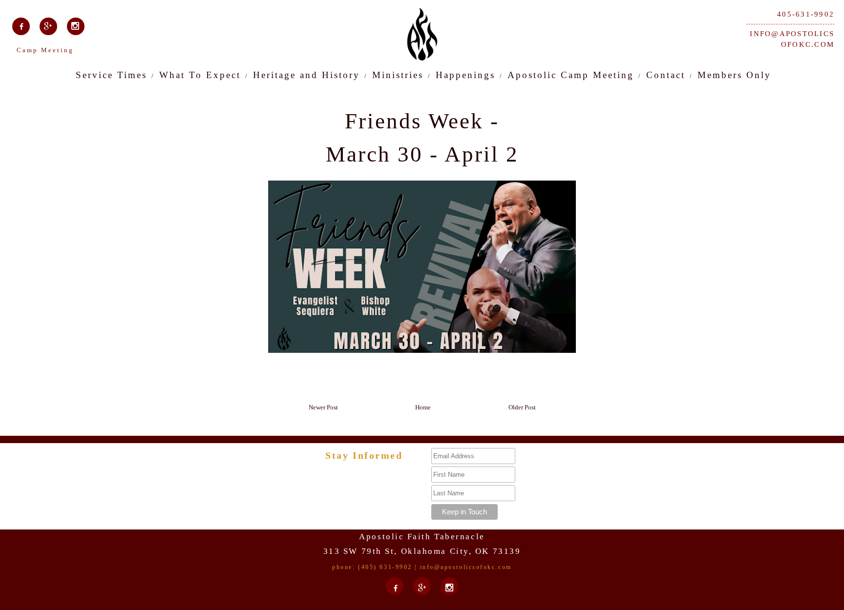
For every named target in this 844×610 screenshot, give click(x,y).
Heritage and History (306, 75)
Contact (665, 75)
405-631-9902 (805, 14)
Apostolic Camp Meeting (570, 75)
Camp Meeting (45, 50)
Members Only (734, 75)
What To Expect (200, 75)
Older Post (522, 407)
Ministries (397, 75)
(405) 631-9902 (385, 567)
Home (423, 407)
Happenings (465, 75)
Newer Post (323, 407)
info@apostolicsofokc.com (792, 39)
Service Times (111, 75)
